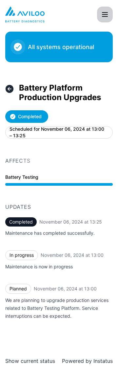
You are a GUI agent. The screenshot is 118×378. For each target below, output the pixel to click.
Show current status (30, 361)
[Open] (105, 14)
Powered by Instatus (87, 361)
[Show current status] (9, 89)
